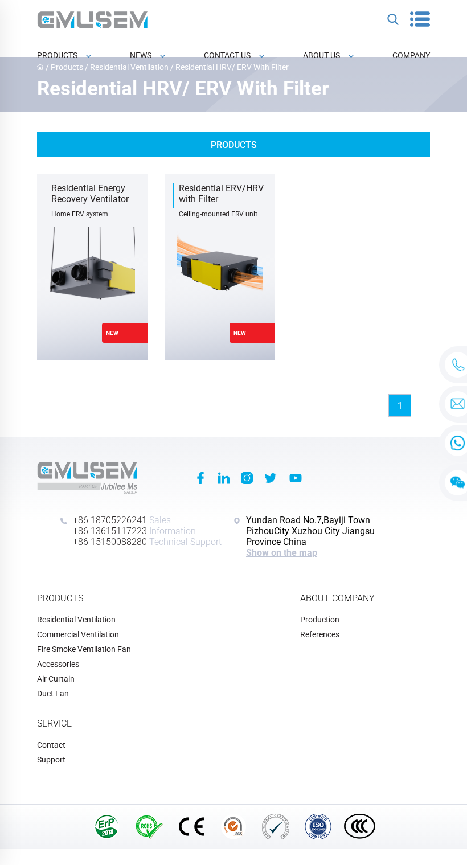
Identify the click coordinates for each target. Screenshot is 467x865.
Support (51, 759)
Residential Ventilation (76, 619)
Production (319, 619)
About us (321, 55)
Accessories (58, 664)
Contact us (227, 55)
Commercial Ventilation (78, 634)
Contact (51, 744)
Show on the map (281, 552)
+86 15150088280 (110, 541)
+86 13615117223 (110, 531)
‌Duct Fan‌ (53, 693)
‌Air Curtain (56, 678)
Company (411, 55)
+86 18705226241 (110, 520)
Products (57, 55)
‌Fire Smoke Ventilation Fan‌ (84, 649)
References (319, 634)
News (140, 55)
